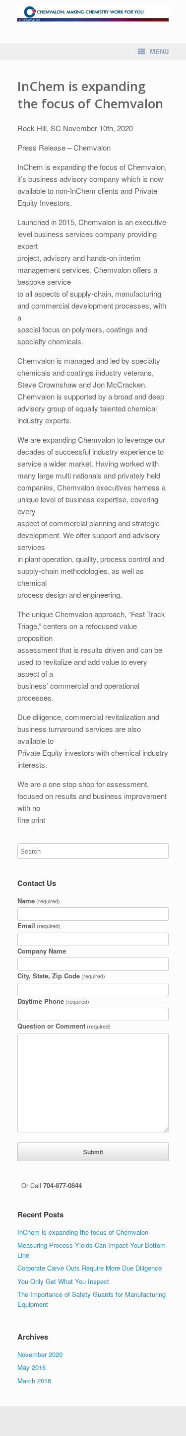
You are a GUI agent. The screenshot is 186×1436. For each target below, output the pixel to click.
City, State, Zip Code (61, 975)
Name (38, 900)
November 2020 (39, 1354)
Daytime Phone (53, 1001)
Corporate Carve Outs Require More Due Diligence (89, 1268)
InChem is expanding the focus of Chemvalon (82, 1232)
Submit (93, 1151)
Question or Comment (64, 1026)
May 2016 (31, 1367)
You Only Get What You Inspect (63, 1281)
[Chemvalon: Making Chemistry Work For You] (93, 14)
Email (39, 925)
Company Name (41, 951)
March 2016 (34, 1380)
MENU (159, 51)
